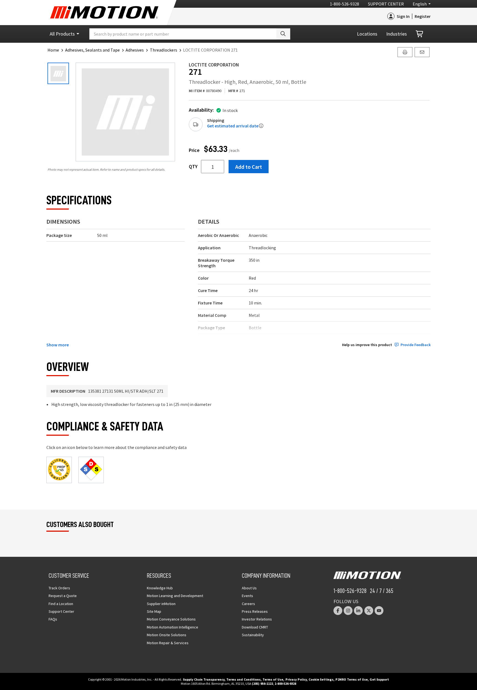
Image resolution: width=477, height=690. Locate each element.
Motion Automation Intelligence (172, 627)
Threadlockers (163, 50)
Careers (248, 603)
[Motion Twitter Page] (368, 610)
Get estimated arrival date (232, 126)
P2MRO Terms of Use (351, 679)
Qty (193, 167)
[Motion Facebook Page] (337, 610)
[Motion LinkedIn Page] (358, 610)
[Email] (422, 52)
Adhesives (135, 50)
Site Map (154, 611)
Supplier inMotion (161, 603)
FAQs (53, 619)
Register (423, 16)
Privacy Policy (296, 679)
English (420, 4)
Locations (367, 34)
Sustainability (253, 634)
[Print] (405, 52)
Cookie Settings (321, 679)
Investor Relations (257, 619)
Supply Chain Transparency (203, 679)
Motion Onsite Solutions (166, 634)
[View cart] (419, 34)
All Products (62, 34)
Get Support (379, 679)
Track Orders (59, 587)
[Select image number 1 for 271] (58, 73)
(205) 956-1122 (262, 683)
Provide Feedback (416, 345)
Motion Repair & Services (168, 642)
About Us (249, 587)
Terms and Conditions (243, 679)
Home (53, 50)
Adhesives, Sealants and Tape (92, 50)
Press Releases (255, 611)
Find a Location (61, 603)
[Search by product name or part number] (283, 33)
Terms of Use (273, 679)
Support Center (386, 4)
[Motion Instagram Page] (348, 610)
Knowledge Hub (160, 587)
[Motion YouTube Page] (379, 610)
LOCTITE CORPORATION (214, 64)
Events (247, 595)
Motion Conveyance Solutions (171, 619)
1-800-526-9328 (344, 4)
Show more (57, 344)
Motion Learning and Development (175, 595)
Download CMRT (255, 627)
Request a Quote (63, 595)
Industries (396, 34)
